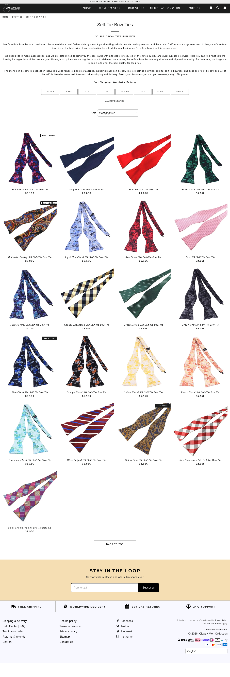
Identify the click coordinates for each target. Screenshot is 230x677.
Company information (216, 629)
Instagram (126, 636)
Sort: (93, 113)
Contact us (66, 641)
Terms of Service (214, 623)
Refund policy (68, 621)
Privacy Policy (221, 620)
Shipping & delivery (15, 621)
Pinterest (126, 631)
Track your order (13, 631)
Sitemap (64, 636)
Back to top (115, 544)
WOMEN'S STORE (110, 8)
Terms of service (69, 626)
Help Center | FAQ (14, 626)
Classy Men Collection (213, 633)
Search (7, 641)
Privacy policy (68, 631)
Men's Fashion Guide (165, 8)
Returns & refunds (14, 636)
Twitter (124, 626)
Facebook (126, 621)
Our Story (136, 8)
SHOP (87, 8)
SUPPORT (195, 8)
